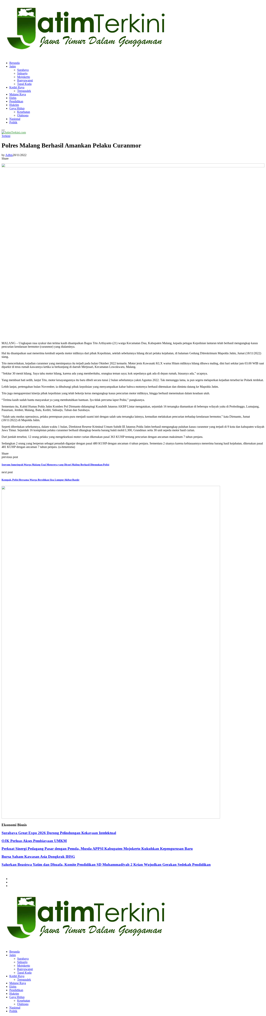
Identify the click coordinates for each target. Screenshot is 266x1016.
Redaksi (14, 882)
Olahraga (22, 115)
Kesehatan (23, 111)
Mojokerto (23, 77)
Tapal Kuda (24, 84)
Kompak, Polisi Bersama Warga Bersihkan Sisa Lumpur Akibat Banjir (40, 479)
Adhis (9, 155)
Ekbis (12, 98)
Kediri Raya (16, 87)
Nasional (14, 118)
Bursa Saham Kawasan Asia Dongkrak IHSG (38, 857)
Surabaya (23, 70)
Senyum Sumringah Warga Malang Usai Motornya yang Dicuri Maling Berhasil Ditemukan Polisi (55, 464)
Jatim (12, 66)
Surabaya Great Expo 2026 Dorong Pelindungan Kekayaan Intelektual (59, 833)
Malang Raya (17, 94)
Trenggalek (24, 91)
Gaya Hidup (17, 108)
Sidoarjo (22, 73)
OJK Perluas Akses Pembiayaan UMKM (34, 841)
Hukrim (14, 104)
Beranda (14, 63)
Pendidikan (16, 101)
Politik (13, 122)
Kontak (13, 885)
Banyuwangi (25, 80)
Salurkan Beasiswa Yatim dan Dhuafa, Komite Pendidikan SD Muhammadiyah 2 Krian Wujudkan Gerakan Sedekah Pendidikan (106, 864)
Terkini (6, 136)
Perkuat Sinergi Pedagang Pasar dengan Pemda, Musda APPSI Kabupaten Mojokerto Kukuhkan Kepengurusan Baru (97, 849)
